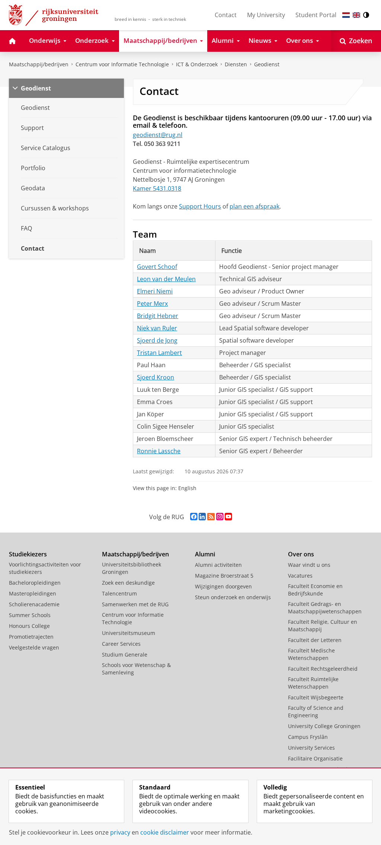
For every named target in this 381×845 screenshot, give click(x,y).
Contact (226, 15)
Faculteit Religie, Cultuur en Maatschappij (322, 625)
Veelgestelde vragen (34, 647)
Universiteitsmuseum (128, 632)
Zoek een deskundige (128, 582)
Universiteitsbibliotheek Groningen (131, 568)
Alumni (205, 554)
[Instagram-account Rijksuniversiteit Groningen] (219, 517)
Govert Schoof (157, 266)
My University (266, 15)
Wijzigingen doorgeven (223, 586)
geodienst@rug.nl (157, 135)
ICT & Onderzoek (197, 64)
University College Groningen (324, 726)
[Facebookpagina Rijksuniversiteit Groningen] (193, 517)
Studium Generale (124, 654)
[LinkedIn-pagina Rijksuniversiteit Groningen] (202, 517)
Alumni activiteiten (218, 564)
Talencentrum (119, 593)
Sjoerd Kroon (155, 377)
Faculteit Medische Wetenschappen (311, 654)
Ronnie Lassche (158, 451)
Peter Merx (152, 303)
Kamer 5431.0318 (157, 188)
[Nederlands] (346, 15)
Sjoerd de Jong (157, 340)
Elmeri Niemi (155, 291)
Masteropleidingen (32, 593)
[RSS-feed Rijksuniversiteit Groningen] (211, 517)
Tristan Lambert (159, 352)
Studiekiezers (28, 554)
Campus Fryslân (308, 736)
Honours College (29, 625)
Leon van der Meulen (166, 279)
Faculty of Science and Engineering (315, 711)
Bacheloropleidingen (35, 582)
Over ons (301, 554)
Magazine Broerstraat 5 (224, 575)
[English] (356, 15)
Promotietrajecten (31, 636)
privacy (120, 832)
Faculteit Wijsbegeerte (315, 697)
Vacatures (300, 575)
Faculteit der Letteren (315, 640)
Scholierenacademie (34, 604)
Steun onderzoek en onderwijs (233, 597)
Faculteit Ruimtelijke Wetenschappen (313, 683)
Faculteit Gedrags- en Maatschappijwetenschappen (325, 607)
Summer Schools (30, 615)
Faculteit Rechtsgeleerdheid (323, 668)
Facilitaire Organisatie (315, 758)
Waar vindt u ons (309, 564)
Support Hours (200, 206)
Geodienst (266, 64)
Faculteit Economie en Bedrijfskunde (315, 589)
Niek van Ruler (157, 328)
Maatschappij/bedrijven (38, 64)
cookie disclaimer (164, 832)
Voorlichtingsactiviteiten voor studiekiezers (45, 568)
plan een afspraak (254, 206)
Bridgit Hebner (157, 316)
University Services (311, 747)
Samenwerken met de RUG (135, 604)
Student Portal (315, 15)
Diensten (236, 64)
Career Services (121, 643)
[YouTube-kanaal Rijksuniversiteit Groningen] (228, 517)
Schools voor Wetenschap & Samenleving (136, 668)
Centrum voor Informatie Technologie (122, 64)
